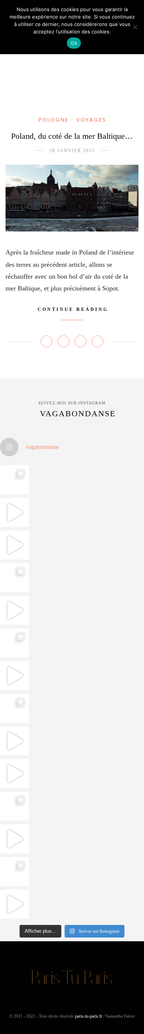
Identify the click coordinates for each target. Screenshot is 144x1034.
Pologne (53, 120)
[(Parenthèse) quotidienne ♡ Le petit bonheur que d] (14, 806)
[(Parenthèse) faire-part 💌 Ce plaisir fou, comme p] (14, 904)
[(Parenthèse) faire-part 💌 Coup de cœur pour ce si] (14, 871)
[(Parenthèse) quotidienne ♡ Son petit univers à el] (14, 708)
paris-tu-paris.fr (88, 1016)
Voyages (91, 120)
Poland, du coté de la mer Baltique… (72, 136)
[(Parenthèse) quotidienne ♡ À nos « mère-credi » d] (14, 838)
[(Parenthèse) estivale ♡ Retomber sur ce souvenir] (14, 512)
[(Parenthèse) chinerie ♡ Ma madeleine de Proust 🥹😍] (14, 610)
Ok (74, 43)
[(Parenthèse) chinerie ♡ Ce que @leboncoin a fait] (14, 545)
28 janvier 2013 (72, 150)
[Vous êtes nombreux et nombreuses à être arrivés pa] (14, 577)
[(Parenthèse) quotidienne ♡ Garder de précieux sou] (14, 773)
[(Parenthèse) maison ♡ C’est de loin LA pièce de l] (14, 479)
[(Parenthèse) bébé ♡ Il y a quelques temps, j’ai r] (14, 675)
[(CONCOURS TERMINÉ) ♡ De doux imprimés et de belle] (14, 642)
